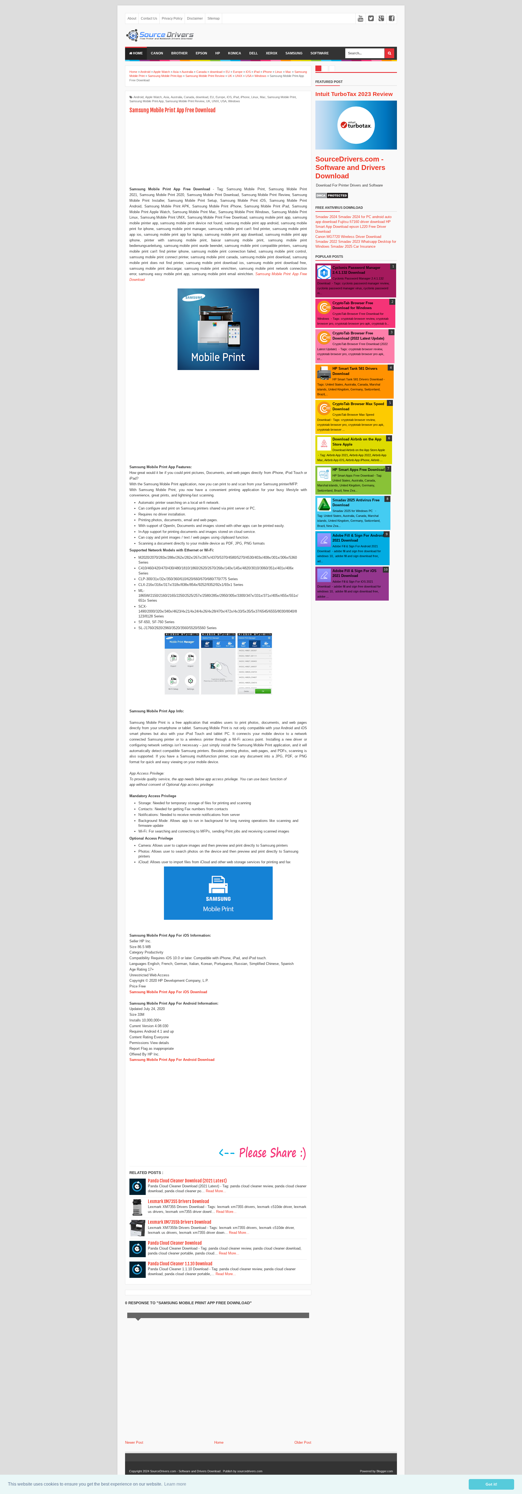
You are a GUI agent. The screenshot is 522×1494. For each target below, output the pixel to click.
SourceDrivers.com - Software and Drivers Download (350, 167)
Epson (201, 53)
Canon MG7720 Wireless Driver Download (348, 237)
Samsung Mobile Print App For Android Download (172, 1060)
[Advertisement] (218, 151)
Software (319, 53)
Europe (220, 97)
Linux (254, 97)
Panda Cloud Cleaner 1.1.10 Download (180, 1263)
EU (212, 97)
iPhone (245, 97)
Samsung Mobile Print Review (184, 101)
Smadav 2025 (341, 246)
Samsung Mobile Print (281, 97)
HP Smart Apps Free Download (359, 470)
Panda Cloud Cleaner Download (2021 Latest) (187, 1181)
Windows (234, 101)
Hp (217, 53)
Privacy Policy (172, 18)
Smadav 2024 (326, 217)
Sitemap (213, 18)
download (202, 97)
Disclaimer (195, 18)
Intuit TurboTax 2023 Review (354, 94)
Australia (176, 97)
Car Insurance (364, 246)
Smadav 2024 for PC (354, 217)
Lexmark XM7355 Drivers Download (178, 1201)
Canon (157, 53)
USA (223, 101)
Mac (263, 97)
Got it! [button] (491, 1484)
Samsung (293, 53)
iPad (236, 97)
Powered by (368, 1471)
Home (137, 53)
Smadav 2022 (326, 242)
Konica (234, 53)
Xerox (271, 53)
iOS (229, 97)
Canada (189, 97)
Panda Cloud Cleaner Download (175, 1243)
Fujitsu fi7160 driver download (361, 222)
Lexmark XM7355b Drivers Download (179, 1222)
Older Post (302, 1442)
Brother (179, 53)
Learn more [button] (175, 1484)
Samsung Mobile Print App (146, 101)
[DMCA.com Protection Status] (331, 197)
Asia (166, 97)
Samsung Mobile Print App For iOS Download (168, 992)
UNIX (215, 101)
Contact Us (149, 18)
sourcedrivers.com (249, 1471)
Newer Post (134, 1442)
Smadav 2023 (349, 242)
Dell (253, 53)
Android (138, 97)
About (132, 18)
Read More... (216, 1191)
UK (208, 101)
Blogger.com (385, 1471)
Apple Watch (153, 97)
